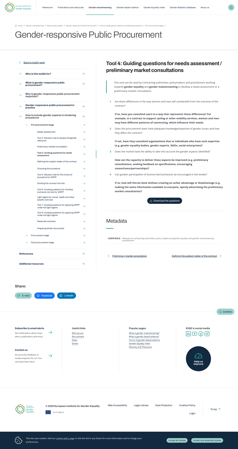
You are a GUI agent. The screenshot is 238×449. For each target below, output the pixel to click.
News (74, 340)
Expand (20, 74)
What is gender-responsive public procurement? (45, 83)
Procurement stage (40, 235)
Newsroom (47, 7)
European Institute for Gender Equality (18, 7)
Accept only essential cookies (207, 440)
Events (75, 343)
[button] (23, 295)
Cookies (227, 311)
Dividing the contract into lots (51, 183)
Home (20, 26)
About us (205, 7)
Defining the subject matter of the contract (57, 161)
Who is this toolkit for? (38, 73)
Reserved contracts (46, 221)
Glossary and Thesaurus (140, 346)
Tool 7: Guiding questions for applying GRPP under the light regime (58, 206)
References (26, 253)
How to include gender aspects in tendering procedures (121, 26)
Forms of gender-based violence (144, 340)
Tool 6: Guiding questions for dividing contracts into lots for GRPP (55, 190)
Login (192, 413)
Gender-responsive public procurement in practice (49, 106)
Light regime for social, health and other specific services (55, 198)
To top (213, 409)
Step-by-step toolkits (55, 26)
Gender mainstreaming (100, 7)
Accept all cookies (177, 440)
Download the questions (166, 200)
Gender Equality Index (154, 7)
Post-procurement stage (42, 242)
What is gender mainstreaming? (144, 333)
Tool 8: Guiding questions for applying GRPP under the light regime (58, 213)
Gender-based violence (127, 7)
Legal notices (141, 405)
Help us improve (198, 362)
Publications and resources (71, 7)
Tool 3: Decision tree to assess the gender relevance (57, 139)
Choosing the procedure (48, 168)
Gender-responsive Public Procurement (81, 26)
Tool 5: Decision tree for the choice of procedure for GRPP (54, 175)
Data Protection (163, 405)
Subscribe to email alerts (29, 328)
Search (231, 7)
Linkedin (188, 333)
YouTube (194, 333)
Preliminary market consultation (52, 146)
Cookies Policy (187, 405)
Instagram (207, 333)
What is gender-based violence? (144, 336)
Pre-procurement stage (154, 26)
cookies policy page (65, 438)
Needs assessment (46, 132)
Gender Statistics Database (183, 7)
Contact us (21, 350)
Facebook (200, 333)
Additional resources (31, 263)
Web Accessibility (117, 405)
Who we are (77, 333)
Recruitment (78, 336)
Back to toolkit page (34, 62)
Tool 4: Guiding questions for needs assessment (54, 154)
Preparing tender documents (50, 228)
